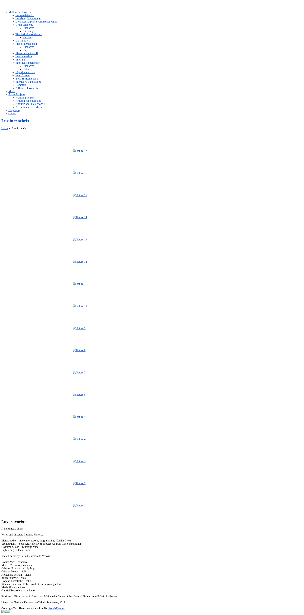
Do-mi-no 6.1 (23, 40)
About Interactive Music (28, 107)
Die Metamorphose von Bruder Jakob (36, 21)
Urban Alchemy (24, 24)
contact (12, 113)
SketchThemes (56, 608)
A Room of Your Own (27, 88)
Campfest (20, 84)
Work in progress (24, 97)
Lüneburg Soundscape (27, 18)
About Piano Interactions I (30, 103)
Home (4, 128)
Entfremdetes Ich (24, 15)
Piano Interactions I (26, 43)
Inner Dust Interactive (27, 62)
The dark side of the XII (28, 34)
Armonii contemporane (28, 100)
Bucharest (28, 27)
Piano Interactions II (26, 53)
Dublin (26, 69)
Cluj (25, 50)
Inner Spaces (22, 75)
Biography (14, 110)
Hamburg (28, 31)
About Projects (16, 94)
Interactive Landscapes (28, 81)
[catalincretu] (152, 3)
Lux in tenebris (23, 56)
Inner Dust (21, 59)
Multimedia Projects (19, 12)
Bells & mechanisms (26, 78)
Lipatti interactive (25, 72)
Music (11, 91)
